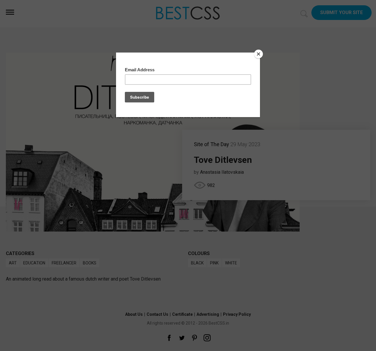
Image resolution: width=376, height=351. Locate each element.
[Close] (258, 54)
